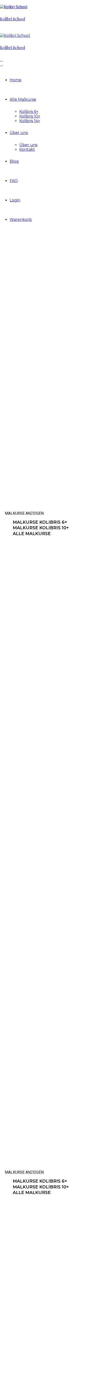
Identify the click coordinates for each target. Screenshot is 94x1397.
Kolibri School (12, 18)
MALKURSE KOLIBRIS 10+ (41, 527)
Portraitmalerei (44, 945)
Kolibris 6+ (28, 111)
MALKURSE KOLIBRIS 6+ (40, 522)
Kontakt (27, 149)
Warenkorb (21, 219)
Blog (14, 161)
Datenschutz (25, 1355)
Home (15, 80)
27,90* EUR (24, 830)
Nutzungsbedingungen (33, 1350)
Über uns (19, 132)
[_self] (7, 522)
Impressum (24, 1359)
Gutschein (32, 1095)
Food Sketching (44, 794)
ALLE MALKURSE (32, 533)
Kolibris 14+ (29, 120)
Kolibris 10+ (29, 116)
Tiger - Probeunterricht (46, 634)
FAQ (14, 180)
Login (15, 200)
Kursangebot (79, 1288)
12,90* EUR (24, 980)
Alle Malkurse (23, 99)
